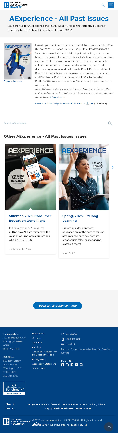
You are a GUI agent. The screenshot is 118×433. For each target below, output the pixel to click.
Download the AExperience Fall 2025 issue (64, 103)
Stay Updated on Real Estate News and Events (68, 408)
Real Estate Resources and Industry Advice (84, 404)
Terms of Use (38, 368)
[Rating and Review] (14, 394)
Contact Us (71, 334)
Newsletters (38, 333)
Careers (36, 338)
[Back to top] (108, 426)
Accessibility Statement (44, 364)
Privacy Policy (39, 359)
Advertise (37, 342)
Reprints (36, 347)
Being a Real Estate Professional (44, 404)
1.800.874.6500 (73, 339)
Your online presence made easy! (67, 424)
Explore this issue (13, 81)
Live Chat (70, 344)
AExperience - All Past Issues (59, 18)
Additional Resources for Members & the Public (44, 353)
